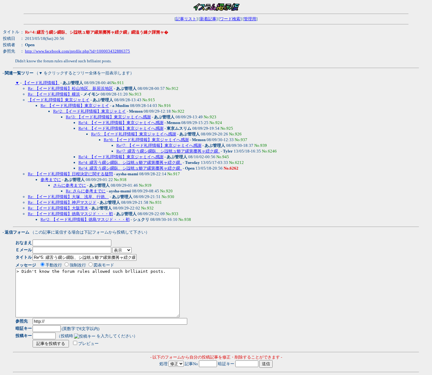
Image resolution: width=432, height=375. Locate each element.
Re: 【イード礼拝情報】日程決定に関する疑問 (70, 174)
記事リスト (186, 18)
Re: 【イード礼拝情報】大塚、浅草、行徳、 (68, 196)
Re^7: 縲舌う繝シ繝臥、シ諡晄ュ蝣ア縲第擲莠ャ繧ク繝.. (168, 151)
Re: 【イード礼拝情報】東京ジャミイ (74, 105)
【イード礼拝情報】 (40, 82)
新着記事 (208, 18)
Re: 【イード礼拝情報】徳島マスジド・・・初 (70, 213)
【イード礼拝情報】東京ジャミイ (58, 99)
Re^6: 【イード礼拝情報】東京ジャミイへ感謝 (146, 139)
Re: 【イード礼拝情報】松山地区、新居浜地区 (70, 88)
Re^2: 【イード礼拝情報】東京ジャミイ (89, 111)
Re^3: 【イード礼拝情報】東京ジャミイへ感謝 (108, 117)
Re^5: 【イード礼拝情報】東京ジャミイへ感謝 (133, 134)
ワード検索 (230, 18)
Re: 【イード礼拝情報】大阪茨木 (58, 208)
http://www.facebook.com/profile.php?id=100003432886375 (77, 51)
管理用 (250, 18)
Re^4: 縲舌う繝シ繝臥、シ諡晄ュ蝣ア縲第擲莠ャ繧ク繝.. (130, 162)
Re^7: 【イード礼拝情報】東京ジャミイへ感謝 (158, 145)
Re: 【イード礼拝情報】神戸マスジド (62, 202)
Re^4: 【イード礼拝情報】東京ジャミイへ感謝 (121, 122)
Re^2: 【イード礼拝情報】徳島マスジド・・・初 (85, 219)
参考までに (50, 179)
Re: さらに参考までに (86, 191)
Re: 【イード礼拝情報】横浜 (54, 94)
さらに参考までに (69, 185)
